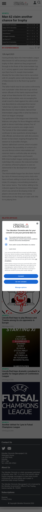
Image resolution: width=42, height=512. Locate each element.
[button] (21, 249)
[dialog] (21, 256)
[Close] (37, 223)
